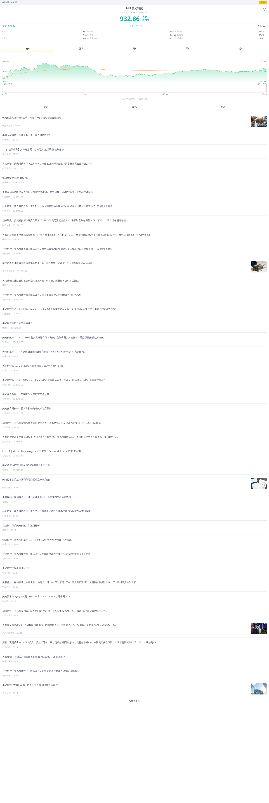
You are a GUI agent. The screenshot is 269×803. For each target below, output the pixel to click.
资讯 (46, 106)
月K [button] (241, 48)
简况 (223, 106)
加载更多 (133, 700)
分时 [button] (28, 48)
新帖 (134, 106)
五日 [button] (81, 48)
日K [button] (134, 48)
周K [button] (188, 48)
